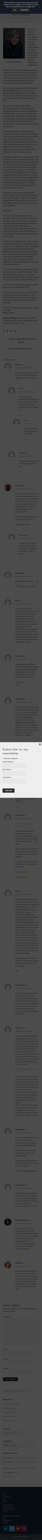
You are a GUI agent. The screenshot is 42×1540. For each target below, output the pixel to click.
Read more (24, 10)
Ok (15, 10)
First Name (7, 769)
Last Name (7, 777)
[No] (39, 7)
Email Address (9, 761)
